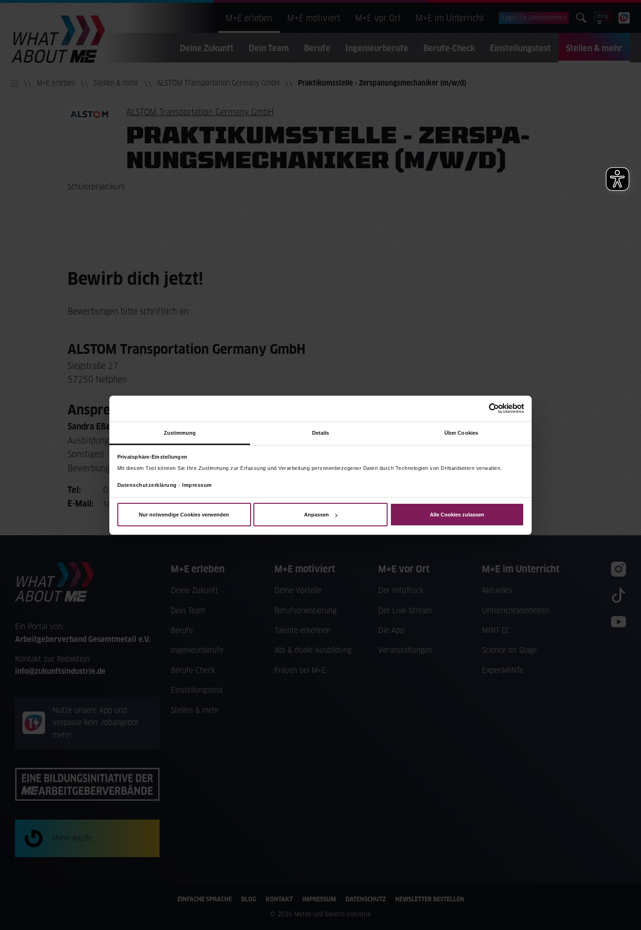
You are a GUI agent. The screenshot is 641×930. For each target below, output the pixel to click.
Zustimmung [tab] (180, 432)
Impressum (197, 485)
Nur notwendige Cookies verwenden (184, 514)
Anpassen (316, 514)
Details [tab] (320, 432)
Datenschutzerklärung (147, 485)
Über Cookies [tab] (461, 432)
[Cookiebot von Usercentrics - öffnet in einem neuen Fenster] (483, 408)
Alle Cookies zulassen (457, 514)
